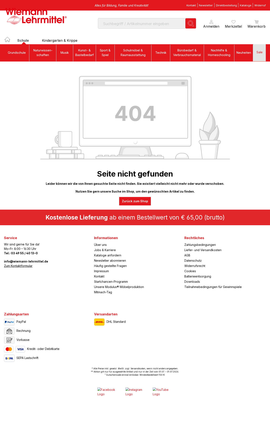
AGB (187, 255)
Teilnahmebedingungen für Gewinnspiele (213, 287)
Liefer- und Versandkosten (202, 250)
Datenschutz (193, 260)
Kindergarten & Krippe (59, 40)
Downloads (192, 281)
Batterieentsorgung (197, 276)
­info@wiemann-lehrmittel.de (26, 261)
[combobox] (141, 23)
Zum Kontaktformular (18, 266)
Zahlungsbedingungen (200, 244)
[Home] (10, 41)
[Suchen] (190, 23)
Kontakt (99, 276)
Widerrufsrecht (194, 266)
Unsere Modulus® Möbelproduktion (119, 287)
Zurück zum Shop (135, 201)
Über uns (100, 244)
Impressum (101, 271)
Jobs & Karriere (105, 250)
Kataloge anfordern (107, 255)
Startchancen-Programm (111, 281)
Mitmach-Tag (103, 292)
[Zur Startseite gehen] (36, 16)
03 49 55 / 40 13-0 (24, 253)
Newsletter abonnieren (110, 260)
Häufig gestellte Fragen (110, 266)
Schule (23, 40)
